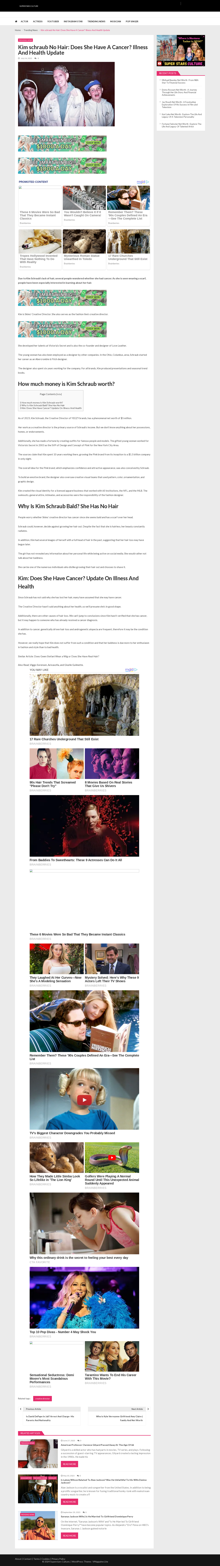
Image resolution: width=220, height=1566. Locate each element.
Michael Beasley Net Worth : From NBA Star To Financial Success (180, 81)
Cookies (46, 1558)
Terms (36, 1558)
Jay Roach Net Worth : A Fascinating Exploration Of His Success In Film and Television (180, 104)
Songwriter (26, 1478)
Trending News (96, 21)
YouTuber (53, 21)
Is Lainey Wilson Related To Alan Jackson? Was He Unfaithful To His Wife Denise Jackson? (104, 1481)
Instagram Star (73, 21)
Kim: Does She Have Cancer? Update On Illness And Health (51, 408)
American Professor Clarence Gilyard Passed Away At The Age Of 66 (97, 1445)
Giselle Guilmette (73, 664)
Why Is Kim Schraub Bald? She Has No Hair (42, 405)
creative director (42, 1398)
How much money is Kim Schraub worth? (41, 402)
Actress (38, 21)
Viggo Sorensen (38, 664)
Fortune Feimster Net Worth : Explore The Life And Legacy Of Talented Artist (181, 125)
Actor (24, 21)
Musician (115, 21)
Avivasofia (53, 664)
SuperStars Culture (28, 6)
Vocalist (52, 1478)
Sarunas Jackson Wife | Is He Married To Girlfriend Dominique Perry (97, 1516)
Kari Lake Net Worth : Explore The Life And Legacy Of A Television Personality (182, 115)
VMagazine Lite (100, 1561)
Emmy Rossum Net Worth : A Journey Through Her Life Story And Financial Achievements (179, 92)
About (18, 1558)
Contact (27, 1558)
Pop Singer (132, 21)
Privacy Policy (58, 1558)
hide (59, 394)
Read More (69, 1464)
